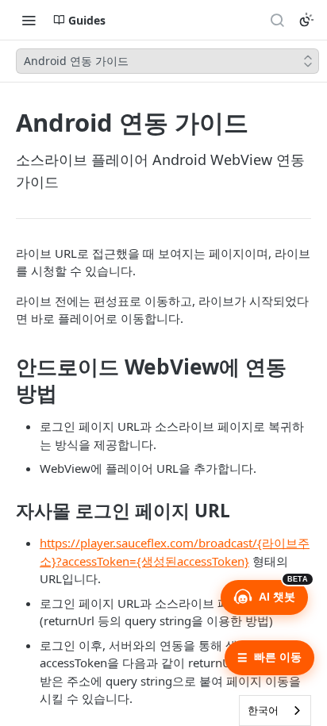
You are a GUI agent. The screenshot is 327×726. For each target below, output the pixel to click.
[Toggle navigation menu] (28, 20)
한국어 (263, 710)
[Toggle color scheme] (306, 20)
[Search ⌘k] (277, 20)
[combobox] (275, 710)
